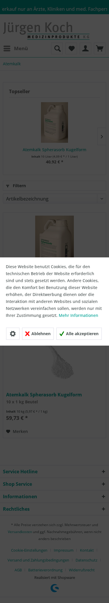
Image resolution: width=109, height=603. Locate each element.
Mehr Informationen (78, 315)
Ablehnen (40, 333)
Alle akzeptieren (82, 333)
